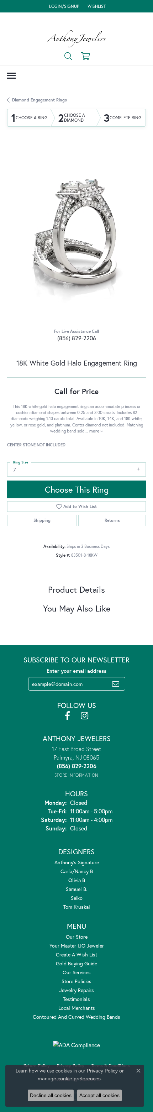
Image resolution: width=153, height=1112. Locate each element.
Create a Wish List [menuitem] (76, 954)
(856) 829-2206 (76, 338)
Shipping (42, 520)
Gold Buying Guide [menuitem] (76, 963)
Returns (112, 520)
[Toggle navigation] (11, 75)
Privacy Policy (102, 1071)
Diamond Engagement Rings (39, 100)
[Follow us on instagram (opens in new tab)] (84, 716)
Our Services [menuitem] (77, 972)
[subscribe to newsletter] (115, 683)
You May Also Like (76, 608)
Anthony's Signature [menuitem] (76, 862)
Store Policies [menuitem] (76, 981)
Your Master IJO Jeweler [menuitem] (76, 945)
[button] (63, 6)
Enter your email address (76, 670)
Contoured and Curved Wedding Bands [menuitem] (76, 1016)
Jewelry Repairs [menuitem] (76, 990)
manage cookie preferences (69, 1078)
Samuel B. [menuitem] (76, 889)
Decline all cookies (51, 1095)
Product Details (76, 589)
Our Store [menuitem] (77, 936)
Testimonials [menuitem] (76, 999)
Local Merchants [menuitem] (76, 1008)
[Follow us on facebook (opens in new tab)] (67, 716)
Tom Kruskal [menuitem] (76, 906)
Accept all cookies (99, 1095)
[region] (76, 233)
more (94, 431)
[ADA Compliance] (76, 1045)
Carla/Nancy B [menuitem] (76, 871)
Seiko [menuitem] (77, 898)
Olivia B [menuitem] (76, 880)
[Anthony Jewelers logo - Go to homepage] (76, 39)
